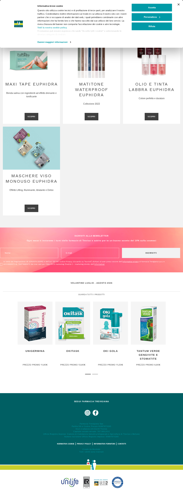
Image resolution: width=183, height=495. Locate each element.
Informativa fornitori (104, 444)
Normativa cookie (65, 444)
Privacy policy (84, 444)
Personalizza (150, 17)
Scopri (31, 117)
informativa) (99, 264)
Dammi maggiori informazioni (52, 42)
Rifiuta (152, 26)
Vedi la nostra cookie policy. (52, 27)
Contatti (122, 444)
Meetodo (96, 449)
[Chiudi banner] (179, 4)
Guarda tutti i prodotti (91, 295)
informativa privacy (131, 262)
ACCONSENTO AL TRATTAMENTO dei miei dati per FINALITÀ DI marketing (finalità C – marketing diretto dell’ (54, 264)
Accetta (152, 7)
